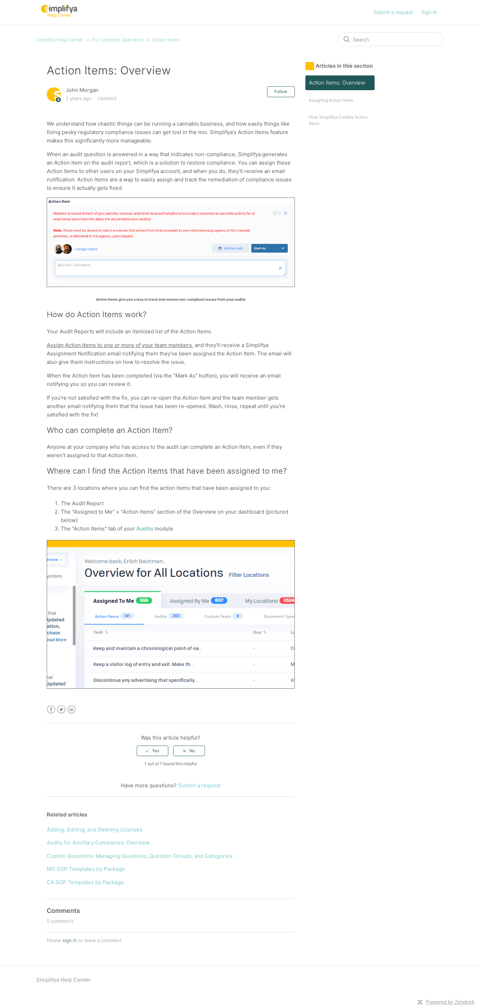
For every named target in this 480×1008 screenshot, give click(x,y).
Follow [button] (280, 91)
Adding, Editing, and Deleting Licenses (94, 829)
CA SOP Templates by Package (85, 882)
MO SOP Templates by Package (86, 869)
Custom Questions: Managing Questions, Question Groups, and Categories (139, 856)
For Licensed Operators (118, 39)
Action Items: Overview (337, 82)
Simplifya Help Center (60, 39)
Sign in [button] (429, 12)
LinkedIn (71, 709)
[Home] (59, 16)
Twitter (61, 709)
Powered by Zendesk (450, 1002)
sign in (70, 940)
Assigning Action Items (331, 100)
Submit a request (393, 12)
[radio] (152, 751)
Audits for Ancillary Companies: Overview (98, 842)
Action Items (166, 39)
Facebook (51, 709)
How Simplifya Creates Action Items (338, 120)
